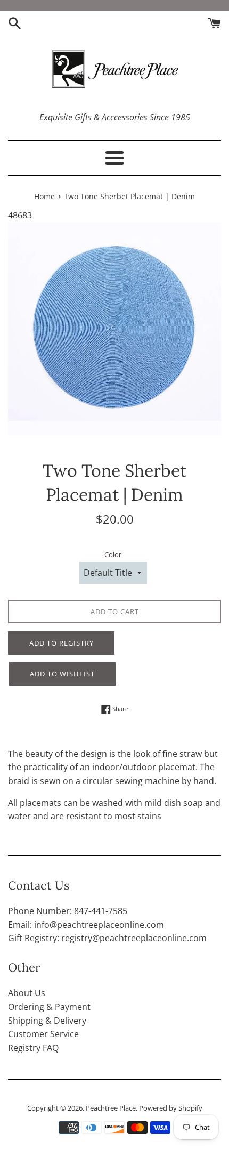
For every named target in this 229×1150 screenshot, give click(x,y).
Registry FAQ (33, 1048)
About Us (26, 993)
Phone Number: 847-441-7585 (67, 911)
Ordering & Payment (49, 1007)
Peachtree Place (111, 1108)
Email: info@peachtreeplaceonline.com (86, 925)
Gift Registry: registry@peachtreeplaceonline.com (107, 938)
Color (112, 554)
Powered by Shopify (170, 1108)
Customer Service (43, 1034)
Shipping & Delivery (47, 1020)
